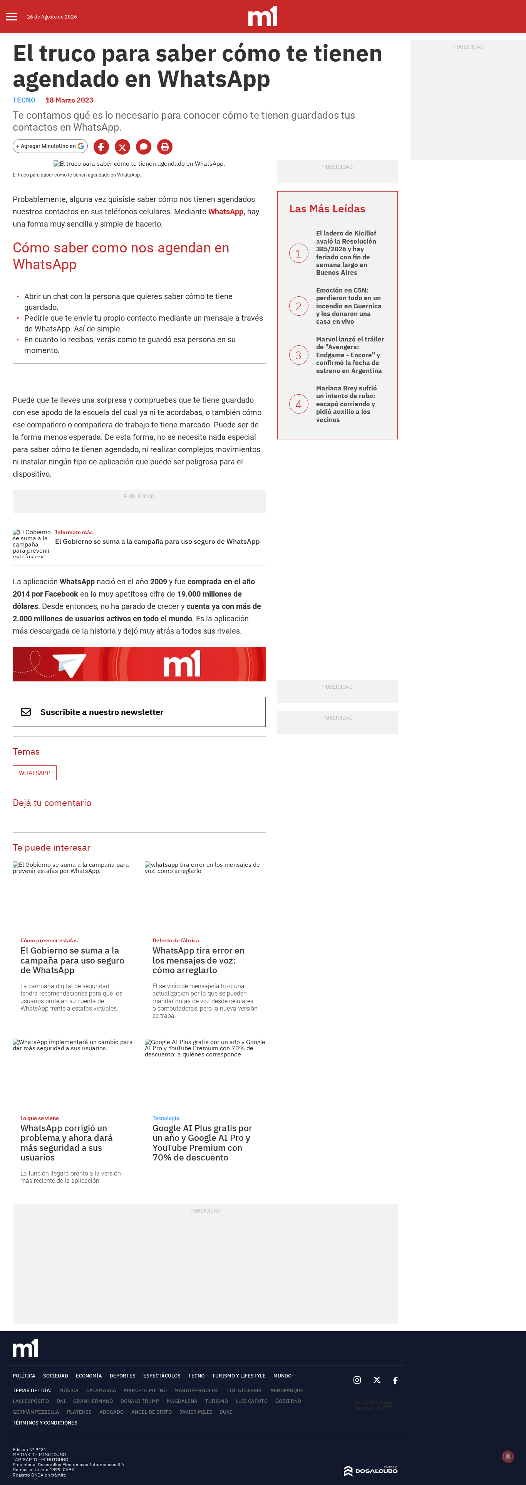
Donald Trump (140, 1401)
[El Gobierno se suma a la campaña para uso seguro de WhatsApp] (32, 543)
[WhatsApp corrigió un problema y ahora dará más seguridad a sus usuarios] (73, 1073)
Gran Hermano (93, 1401)
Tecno (24, 100)
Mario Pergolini (196, 1390)
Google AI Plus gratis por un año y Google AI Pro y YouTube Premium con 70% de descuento (202, 1142)
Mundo (282, 1375)
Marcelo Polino (145, 1390)
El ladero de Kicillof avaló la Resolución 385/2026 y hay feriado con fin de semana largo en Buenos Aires (346, 253)
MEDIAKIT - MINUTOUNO (39, 1454)
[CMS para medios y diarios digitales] (371, 1474)
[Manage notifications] (508, 1456)
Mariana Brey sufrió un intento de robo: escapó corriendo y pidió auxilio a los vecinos (346, 404)
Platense (79, 1412)
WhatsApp (225, 211)
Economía (89, 1375)
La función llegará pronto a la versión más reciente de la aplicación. (70, 1177)
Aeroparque (286, 1390)
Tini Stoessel (244, 1390)
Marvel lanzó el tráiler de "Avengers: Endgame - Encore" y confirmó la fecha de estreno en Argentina (350, 355)
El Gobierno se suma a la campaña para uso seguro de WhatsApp (158, 541)
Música (69, 1390)
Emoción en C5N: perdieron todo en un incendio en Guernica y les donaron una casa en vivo (349, 306)
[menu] (16, 16)
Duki (225, 1412)
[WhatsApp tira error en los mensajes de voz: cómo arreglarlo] (205, 895)
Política (24, 1375)
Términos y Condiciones (45, 1422)
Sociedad (55, 1375)
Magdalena (182, 1401)
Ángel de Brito (151, 1412)
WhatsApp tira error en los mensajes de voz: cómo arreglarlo (198, 959)
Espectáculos (162, 1375)
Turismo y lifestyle (239, 1375)
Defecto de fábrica (175, 940)
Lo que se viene (39, 1118)
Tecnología (165, 1118)
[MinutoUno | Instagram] (357, 1380)
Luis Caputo (252, 1401)
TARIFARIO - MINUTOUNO (41, 1459)
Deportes (123, 1375)
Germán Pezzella (36, 1412)
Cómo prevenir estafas (49, 940)
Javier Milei (195, 1412)
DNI (61, 1401)
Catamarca (101, 1390)
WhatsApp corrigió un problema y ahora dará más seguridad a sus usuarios (66, 1142)
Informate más (74, 532)
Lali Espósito (31, 1401)
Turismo (216, 1401)
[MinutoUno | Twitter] (377, 1380)
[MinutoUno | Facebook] (392, 1380)
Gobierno (288, 1401)
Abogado (111, 1412)
